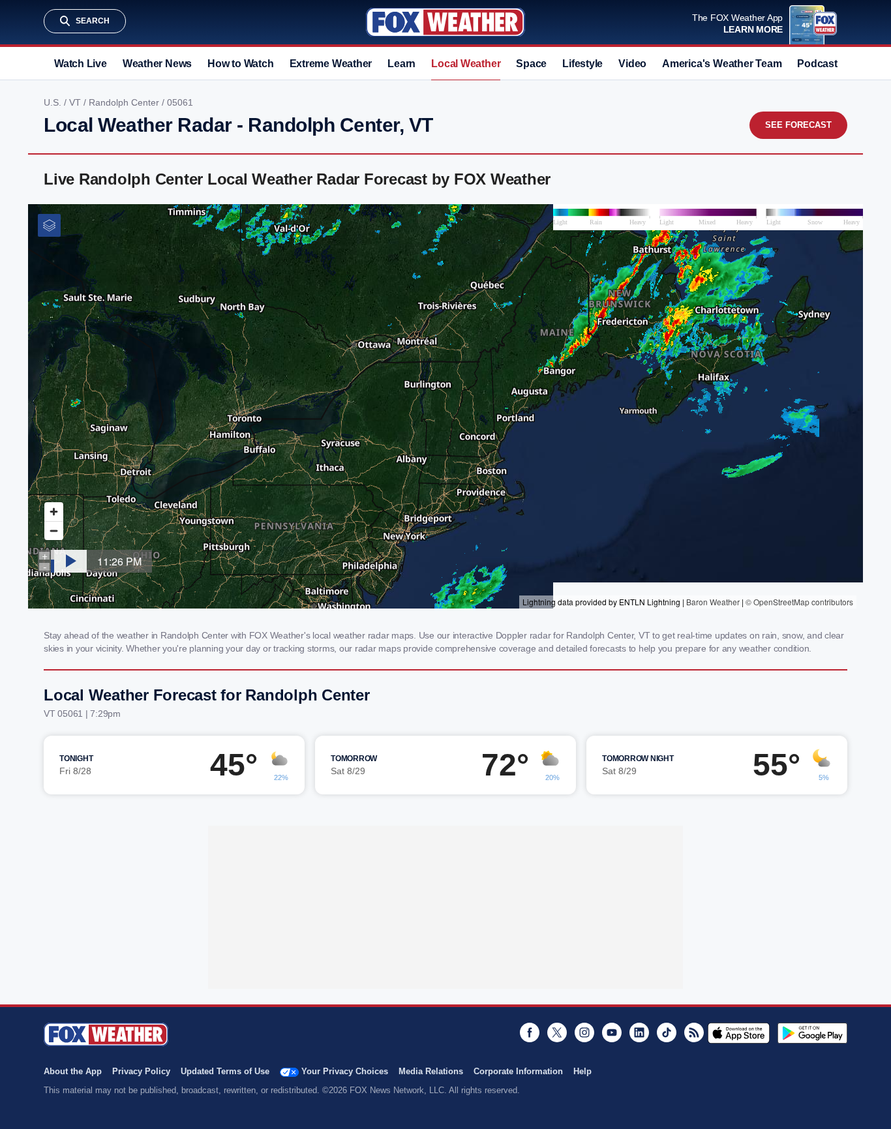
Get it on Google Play (812, 1033)
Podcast (817, 63)
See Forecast (798, 125)
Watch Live (80, 63)
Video (632, 63)
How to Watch (240, 63)
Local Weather (465, 63)
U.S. (54, 102)
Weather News (157, 63)
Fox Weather (445, 22)
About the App (73, 1071)
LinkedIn (639, 1032)
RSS (694, 1032)
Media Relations (431, 1071)
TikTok (666, 1032)
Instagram (584, 1032)
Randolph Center (125, 102)
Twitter (557, 1032)
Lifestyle (582, 63)
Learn (401, 63)
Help (582, 1071)
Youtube (612, 1032)
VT (76, 102)
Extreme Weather (331, 63)
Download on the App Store (739, 1033)
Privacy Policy (141, 1071)
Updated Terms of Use (225, 1071)
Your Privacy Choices (344, 1071)
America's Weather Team (721, 63)
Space (531, 63)
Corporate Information (518, 1071)
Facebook (529, 1032)
